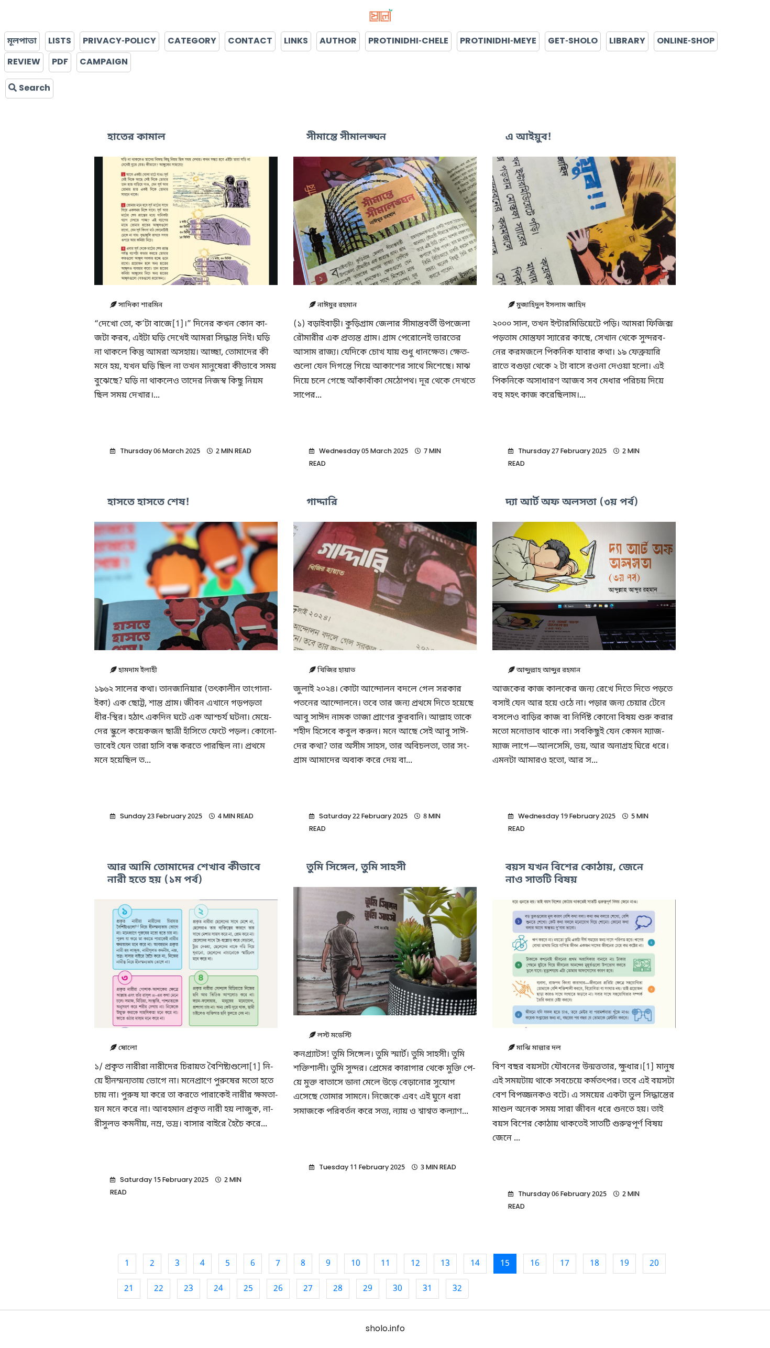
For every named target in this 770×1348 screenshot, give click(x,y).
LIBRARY (627, 41)
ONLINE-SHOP (685, 41)
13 (445, 1263)
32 (457, 1289)
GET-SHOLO (573, 41)
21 (129, 1289)
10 (355, 1263)
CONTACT (250, 41)
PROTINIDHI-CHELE (408, 41)
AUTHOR (338, 41)
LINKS (296, 41)
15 (505, 1263)
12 (415, 1263)
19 (624, 1263)
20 (654, 1263)
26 (278, 1289)
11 (385, 1263)
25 (248, 1289)
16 (535, 1263)
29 (367, 1289)
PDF (60, 62)
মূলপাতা (22, 41)
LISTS (59, 41)
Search (33, 88)
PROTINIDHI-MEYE (498, 41)
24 (218, 1289)
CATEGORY (192, 41)
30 (397, 1289)
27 (308, 1289)
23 (188, 1289)
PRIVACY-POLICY (119, 41)
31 (427, 1289)
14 (475, 1263)
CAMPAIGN (104, 62)
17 (564, 1263)
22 (158, 1289)
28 (338, 1289)
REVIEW (23, 62)
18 (594, 1263)
